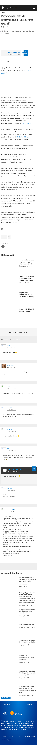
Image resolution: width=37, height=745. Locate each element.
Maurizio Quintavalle (13, 52)
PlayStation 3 (26, 123)
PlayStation (11, 8)
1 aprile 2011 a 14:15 (11, 347)
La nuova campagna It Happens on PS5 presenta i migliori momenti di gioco (27, 611)
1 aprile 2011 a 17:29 (11, 388)
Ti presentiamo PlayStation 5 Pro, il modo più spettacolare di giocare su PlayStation (27, 579)
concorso (4, 237)
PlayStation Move (22, 137)
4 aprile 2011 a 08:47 (12, 431)
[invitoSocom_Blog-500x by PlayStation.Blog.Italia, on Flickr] (15, 91)
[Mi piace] (24, 586)
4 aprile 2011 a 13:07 (13, 471)
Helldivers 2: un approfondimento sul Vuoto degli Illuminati (26, 657)
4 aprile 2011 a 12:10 (11, 451)
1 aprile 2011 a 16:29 (11, 367)
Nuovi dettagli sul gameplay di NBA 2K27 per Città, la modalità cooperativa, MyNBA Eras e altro (27, 673)
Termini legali (6, 740)
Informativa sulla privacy (27, 736)
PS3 (9, 237)
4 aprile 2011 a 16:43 (11, 490)
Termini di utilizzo (7, 736)
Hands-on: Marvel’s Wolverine (26, 624)
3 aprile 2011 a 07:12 (11, 410)
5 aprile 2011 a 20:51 (12, 511)
